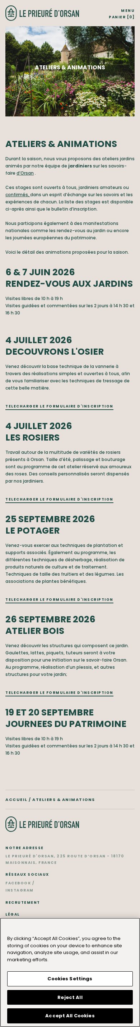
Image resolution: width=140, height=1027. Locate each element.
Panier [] (122, 17)
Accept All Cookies (69, 1015)
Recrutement (22, 902)
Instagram (19, 890)
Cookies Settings (69, 978)
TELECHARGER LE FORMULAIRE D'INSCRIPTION (59, 406)
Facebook (18, 883)
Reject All (69, 997)
